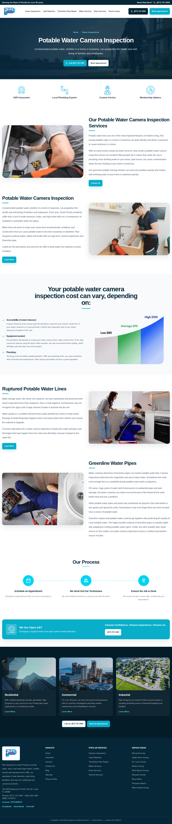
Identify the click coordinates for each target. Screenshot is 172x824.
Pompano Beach (139, 783)
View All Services (96, 775)
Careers (48, 762)
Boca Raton (137, 779)
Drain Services (100, 11)
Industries (49, 757)
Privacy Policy (51, 779)
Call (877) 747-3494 (76, 63)
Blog (47, 770)
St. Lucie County (139, 762)
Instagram (19, 807)
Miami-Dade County (140, 788)
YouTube (30, 807)
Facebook (7, 807)
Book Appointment (159, 11)
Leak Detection (49, 11)
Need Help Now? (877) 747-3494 (153, 2)
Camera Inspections (97, 753)
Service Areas (114, 11)
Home (75, 32)
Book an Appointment (98, 724)
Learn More (9, 260)
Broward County (139, 775)
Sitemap (48, 775)
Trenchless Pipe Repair (67, 11)
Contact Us (95, 183)
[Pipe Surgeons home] (9, 11)
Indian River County (140, 757)
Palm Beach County (140, 770)
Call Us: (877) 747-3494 (73, 724)
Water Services (85, 11)
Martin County (138, 766)
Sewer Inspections (32, 11)
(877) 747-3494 (140, 11)
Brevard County (138, 753)
